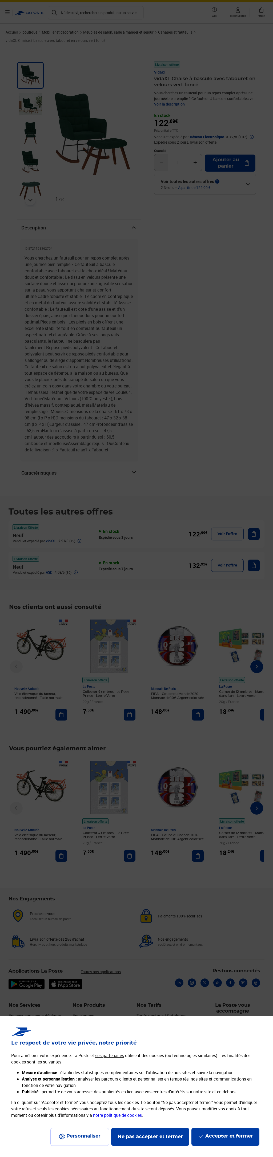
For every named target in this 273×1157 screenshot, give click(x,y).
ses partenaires (109, 1055)
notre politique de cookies (117, 1115)
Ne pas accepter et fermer (150, 1136)
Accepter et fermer (229, 1136)
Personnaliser (83, 1136)
